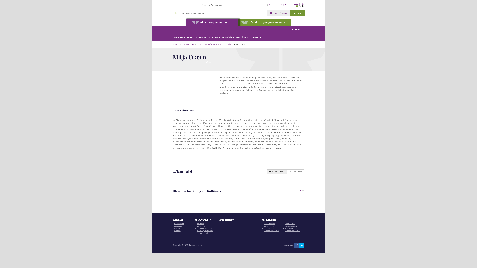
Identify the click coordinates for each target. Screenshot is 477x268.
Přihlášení (273, 5)
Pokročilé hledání (280, 13)
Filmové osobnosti (212, 44)
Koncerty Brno (269, 224)
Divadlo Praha (269, 226)
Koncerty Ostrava (291, 228)
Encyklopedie (188, 44)
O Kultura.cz (179, 224)
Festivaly (204, 37)
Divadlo (296, 30)
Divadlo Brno (290, 224)
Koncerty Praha (291, 226)
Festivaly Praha (269, 228)
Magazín (257, 37)
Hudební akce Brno (292, 231)
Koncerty (179, 37)
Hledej (297, 13)
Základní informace (185, 110)
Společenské (242, 37)
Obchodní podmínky (204, 228)
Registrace (285, 5)
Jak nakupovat (202, 233)
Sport (215, 37)
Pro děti (191, 37)
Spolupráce (178, 226)
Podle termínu (278, 172)
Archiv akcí (297, 172)
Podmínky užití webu (205, 231)
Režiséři (227, 44)
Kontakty (177, 231)
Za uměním (227, 37)
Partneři (177, 228)
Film (199, 44)
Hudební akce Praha (271, 231)
